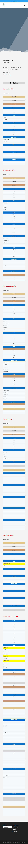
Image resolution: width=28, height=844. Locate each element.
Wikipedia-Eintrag (7, 75)
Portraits (15, 831)
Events (14, 829)
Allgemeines (16, 827)
